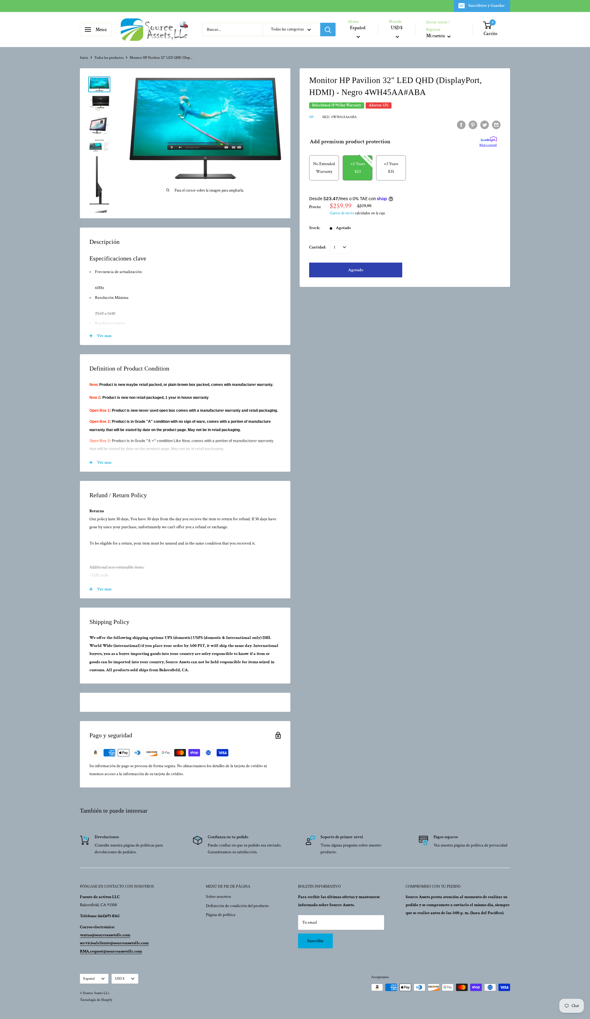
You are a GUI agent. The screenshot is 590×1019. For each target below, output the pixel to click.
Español (89, 978)
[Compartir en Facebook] (461, 125)
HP (311, 117)
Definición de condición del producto (237, 906)
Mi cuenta (436, 36)
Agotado (355, 270)
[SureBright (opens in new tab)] (489, 139)
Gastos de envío (342, 213)
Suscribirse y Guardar (486, 5)
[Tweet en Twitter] (484, 125)
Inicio (84, 57)
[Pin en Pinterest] (473, 125)
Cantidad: (317, 247)
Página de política (220, 915)
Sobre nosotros (218, 896)
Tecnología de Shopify (96, 999)
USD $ (119, 978)
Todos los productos (109, 57)
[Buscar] (328, 29)
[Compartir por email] (496, 125)
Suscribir (315, 941)
